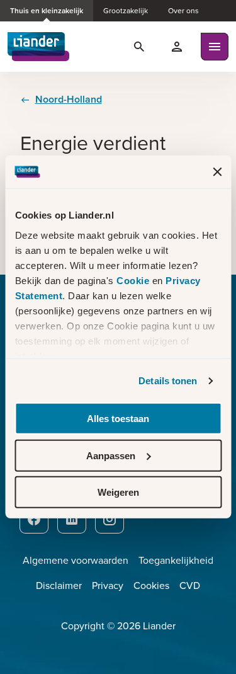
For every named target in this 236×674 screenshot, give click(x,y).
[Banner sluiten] (217, 172)
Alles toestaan (118, 418)
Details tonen (167, 380)
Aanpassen (110, 455)
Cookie (134, 280)
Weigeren (118, 492)
